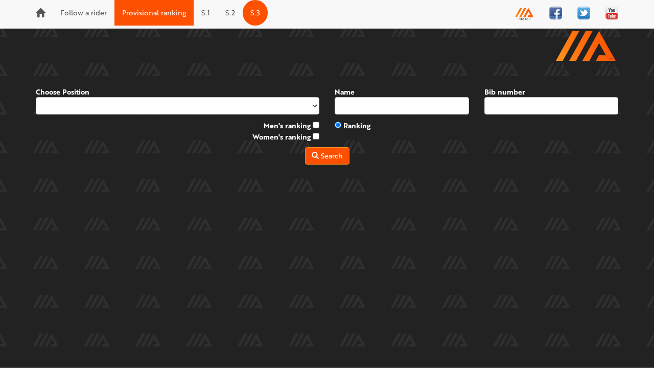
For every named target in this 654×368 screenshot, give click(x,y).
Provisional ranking (154, 12)
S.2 (230, 12)
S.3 (255, 12)
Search (331, 155)
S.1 (205, 12)
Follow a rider (83, 12)
